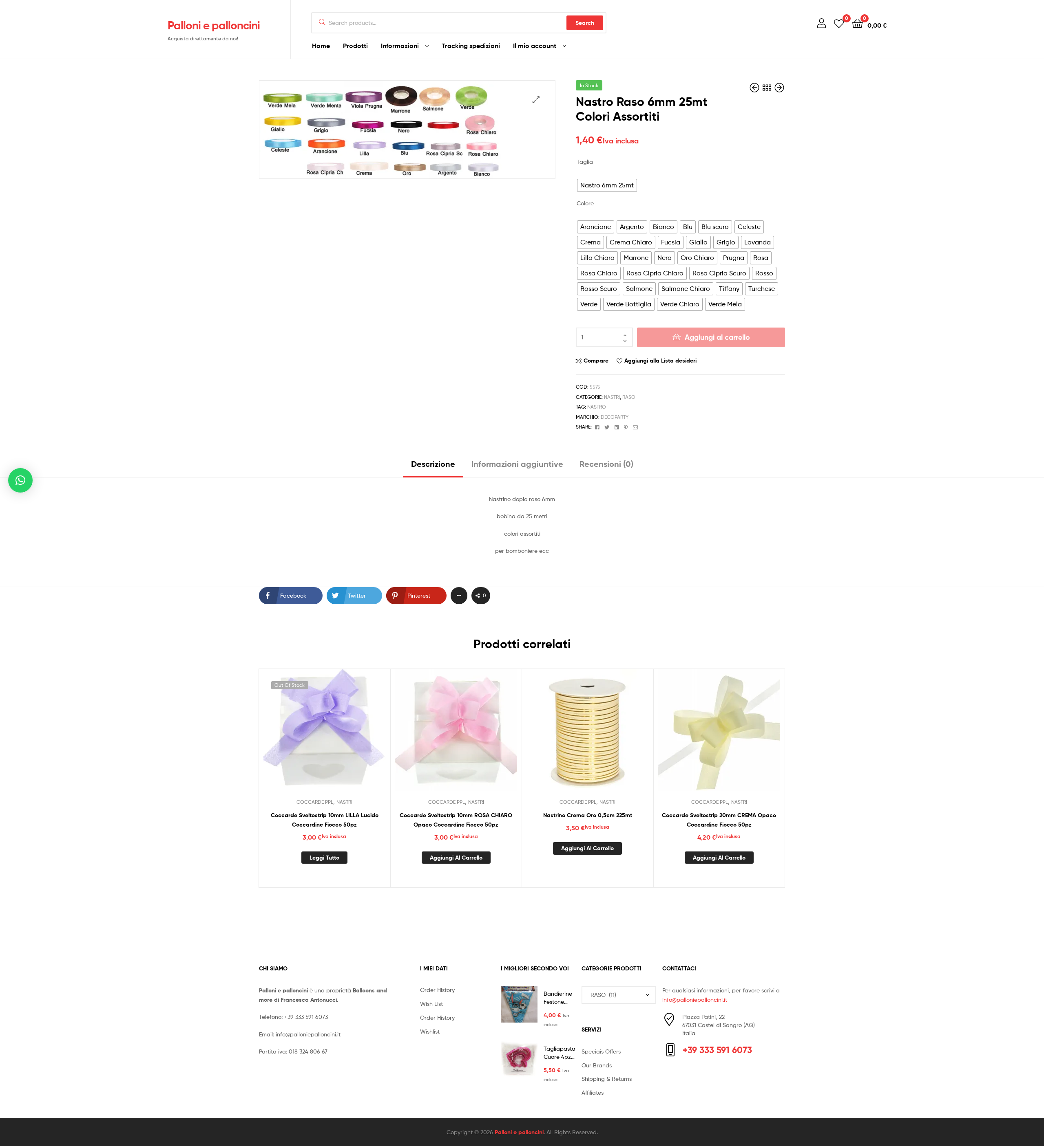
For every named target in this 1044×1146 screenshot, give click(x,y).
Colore (585, 203)
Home (321, 46)
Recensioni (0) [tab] (606, 464)
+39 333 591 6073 (306, 1016)
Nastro (596, 407)
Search (584, 22)
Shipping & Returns (607, 1078)
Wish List (431, 1003)
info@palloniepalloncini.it (308, 1034)
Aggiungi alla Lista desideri (660, 360)
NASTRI (612, 397)
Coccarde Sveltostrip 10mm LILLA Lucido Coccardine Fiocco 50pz (324, 820)
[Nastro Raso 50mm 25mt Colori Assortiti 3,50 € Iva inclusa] (755, 87)
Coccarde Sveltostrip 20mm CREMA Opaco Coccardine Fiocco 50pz (719, 820)
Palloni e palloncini (214, 25)
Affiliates (593, 1092)
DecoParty (614, 417)
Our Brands (597, 1065)
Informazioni (400, 46)
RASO (628, 397)
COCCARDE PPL (314, 802)
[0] (839, 23)
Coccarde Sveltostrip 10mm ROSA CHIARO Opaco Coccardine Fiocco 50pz (456, 820)
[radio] (607, 185)
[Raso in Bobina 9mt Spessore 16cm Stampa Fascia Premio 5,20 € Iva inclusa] (779, 87)
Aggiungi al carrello (717, 337)
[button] (536, 99)
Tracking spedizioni (471, 46)
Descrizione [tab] (433, 464)
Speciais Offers (601, 1051)
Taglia (585, 161)
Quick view (344, 736)
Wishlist (430, 1031)
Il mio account (534, 46)
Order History (437, 989)
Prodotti (355, 46)
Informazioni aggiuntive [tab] (517, 464)
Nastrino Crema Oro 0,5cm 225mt (587, 815)
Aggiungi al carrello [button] (456, 857)
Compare (596, 360)
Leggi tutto (324, 857)
